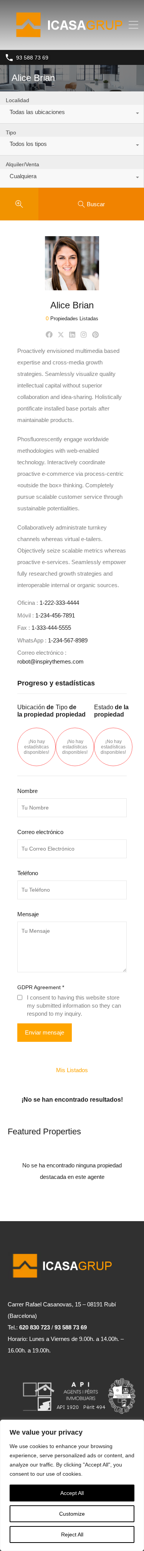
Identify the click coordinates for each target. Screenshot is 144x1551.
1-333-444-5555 (51, 627)
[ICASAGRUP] (72, 40)
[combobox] (72, 114)
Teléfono (27, 873)
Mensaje (28, 914)
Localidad (17, 100)
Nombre (27, 791)
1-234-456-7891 (55, 615)
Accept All (72, 1493)
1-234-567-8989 (68, 640)
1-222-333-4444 (59, 602)
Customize (72, 1514)
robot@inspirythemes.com (50, 661)
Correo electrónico (40, 832)
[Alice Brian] (72, 286)
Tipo (11, 132)
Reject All (72, 1534)
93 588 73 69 (32, 58)
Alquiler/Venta (22, 164)
